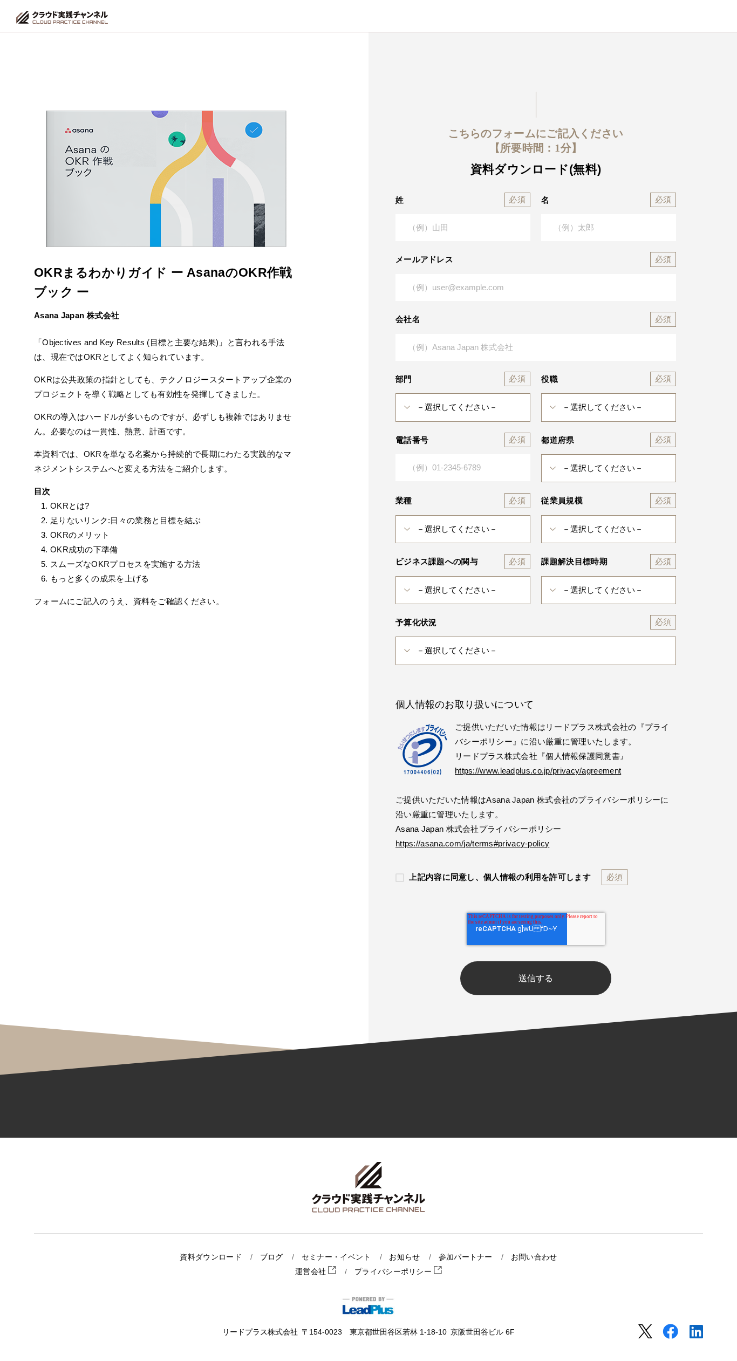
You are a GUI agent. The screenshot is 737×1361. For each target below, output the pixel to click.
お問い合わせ (534, 1257)
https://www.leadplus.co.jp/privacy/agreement (538, 770)
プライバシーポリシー (394, 1272)
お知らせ (404, 1257)
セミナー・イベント (336, 1257)
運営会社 (312, 1272)
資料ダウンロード (210, 1257)
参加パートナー (466, 1257)
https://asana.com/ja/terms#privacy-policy (472, 843)
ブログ (271, 1257)
